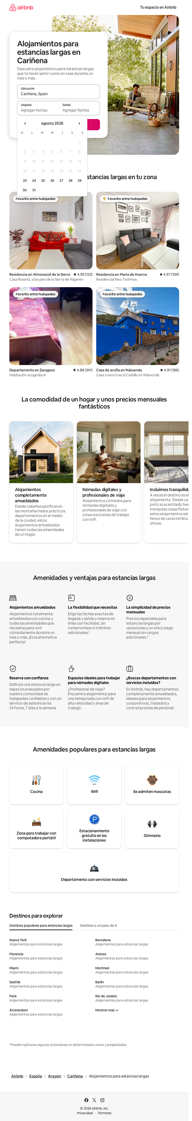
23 (25, 180)
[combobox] (58, 94)
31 (34, 190)
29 (79, 180)
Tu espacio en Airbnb (158, 7)
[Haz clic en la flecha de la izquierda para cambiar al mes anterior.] (25, 123)
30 (25, 190)
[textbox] (38, 110)
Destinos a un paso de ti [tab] (98, 925)
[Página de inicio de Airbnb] (21, 7)
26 (52, 180)
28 (70, 180)
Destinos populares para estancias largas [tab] (41, 925)
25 (43, 180)
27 (61, 180)
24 (34, 180)
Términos (104, 1113)
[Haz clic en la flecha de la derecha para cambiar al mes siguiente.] (79, 123)
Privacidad (85, 1113)
